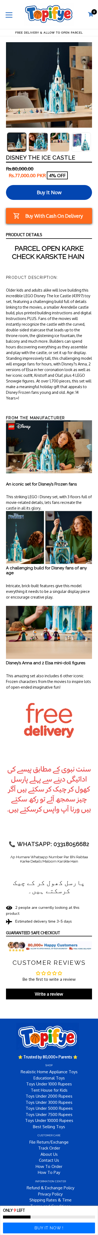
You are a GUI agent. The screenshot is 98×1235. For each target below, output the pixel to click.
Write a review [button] (49, 994)
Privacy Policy (50, 1194)
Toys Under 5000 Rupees (49, 1108)
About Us (49, 1154)
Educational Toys (49, 1078)
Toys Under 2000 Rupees (49, 1096)
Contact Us (49, 1160)
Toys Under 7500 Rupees (49, 1114)
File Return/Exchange (49, 1142)
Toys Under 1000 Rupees (49, 1084)
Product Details (24, 234)
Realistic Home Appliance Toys (49, 1071)
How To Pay (49, 1172)
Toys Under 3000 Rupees (49, 1102)
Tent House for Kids (49, 1090)
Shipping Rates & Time (50, 1200)
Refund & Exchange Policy (50, 1187)
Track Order (49, 1148)
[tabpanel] (16, 142)
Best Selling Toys (49, 1126)
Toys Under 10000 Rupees (49, 1120)
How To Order (49, 1166)
